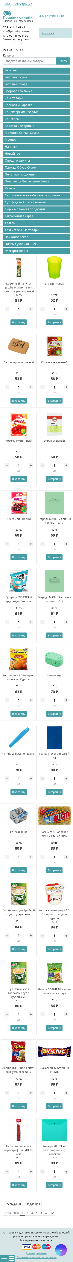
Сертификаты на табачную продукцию (33, 195)
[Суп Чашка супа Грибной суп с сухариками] (18, 894)
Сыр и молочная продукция (25, 209)
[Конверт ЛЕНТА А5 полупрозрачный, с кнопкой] (54, 1130)
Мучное (10, 140)
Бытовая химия (16, 77)
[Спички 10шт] (18, 816)
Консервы (12, 119)
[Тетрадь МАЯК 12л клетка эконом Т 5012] (54, 581)
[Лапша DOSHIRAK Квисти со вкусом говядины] (18, 1052)
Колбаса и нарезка (18, 105)
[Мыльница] (54, 659)
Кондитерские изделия (21, 112)
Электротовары (16, 251)
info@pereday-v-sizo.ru (17, 31)
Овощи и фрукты (17, 160)
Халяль (10, 223)
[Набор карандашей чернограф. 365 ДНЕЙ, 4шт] (18, 1130)
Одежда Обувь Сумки (20, 167)
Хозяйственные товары (22, 230)
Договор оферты (36, 1253)
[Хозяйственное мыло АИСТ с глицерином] (54, 816)
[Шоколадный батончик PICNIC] (54, 1052)
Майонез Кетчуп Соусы (22, 133)
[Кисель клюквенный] (54, 346)
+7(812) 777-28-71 (14, 26)
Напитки (11, 147)
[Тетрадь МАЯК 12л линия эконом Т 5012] (54, 503)
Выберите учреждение (51, 15)
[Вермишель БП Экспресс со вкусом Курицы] (18, 659)
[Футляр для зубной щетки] (18, 737)
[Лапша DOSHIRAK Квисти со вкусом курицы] (54, 973)
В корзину (18, 322)
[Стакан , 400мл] (54, 267)
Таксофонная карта (19, 216)
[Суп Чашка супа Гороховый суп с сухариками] (18, 973)
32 (52, 1213)
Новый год (12, 153)
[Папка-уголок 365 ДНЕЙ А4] (54, 737)
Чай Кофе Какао (16, 237)
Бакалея (11, 70)
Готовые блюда (16, 84)
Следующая (32, 1204)
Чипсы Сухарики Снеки (21, 244)
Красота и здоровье (19, 126)
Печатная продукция (20, 174)
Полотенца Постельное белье (27, 181)
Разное (10, 188)
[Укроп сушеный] (54, 424)
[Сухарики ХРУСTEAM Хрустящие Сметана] (18, 581)
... (46, 1213)
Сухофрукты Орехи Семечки (25, 202)
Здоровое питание (18, 91)
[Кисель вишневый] (18, 503)
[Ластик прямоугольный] (18, 346)
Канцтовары (14, 98)
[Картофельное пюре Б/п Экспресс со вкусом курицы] (54, 894)
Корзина (48, 33)
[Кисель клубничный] (18, 424)
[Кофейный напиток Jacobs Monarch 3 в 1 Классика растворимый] (18, 267)
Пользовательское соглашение (36, 1257)
